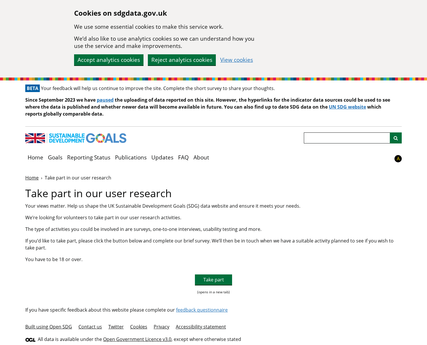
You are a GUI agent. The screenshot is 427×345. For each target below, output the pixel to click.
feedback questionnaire (202, 310)
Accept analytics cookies (109, 60)
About (201, 157)
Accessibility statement (201, 327)
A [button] (398, 158)
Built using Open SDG (48, 327)
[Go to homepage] (76, 138)
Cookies (138, 327)
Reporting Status (88, 157)
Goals (55, 157)
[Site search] (396, 137)
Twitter (116, 327)
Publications (131, 157)
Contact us (90, 327)
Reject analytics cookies (181, 60)
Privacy (161, 327)
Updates (162, 157)
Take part (213, 279)
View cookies (236, 60)
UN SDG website (347, 107)
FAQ (183, 157)
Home (35, 157)
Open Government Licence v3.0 (137, 339)
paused (105, 100)
